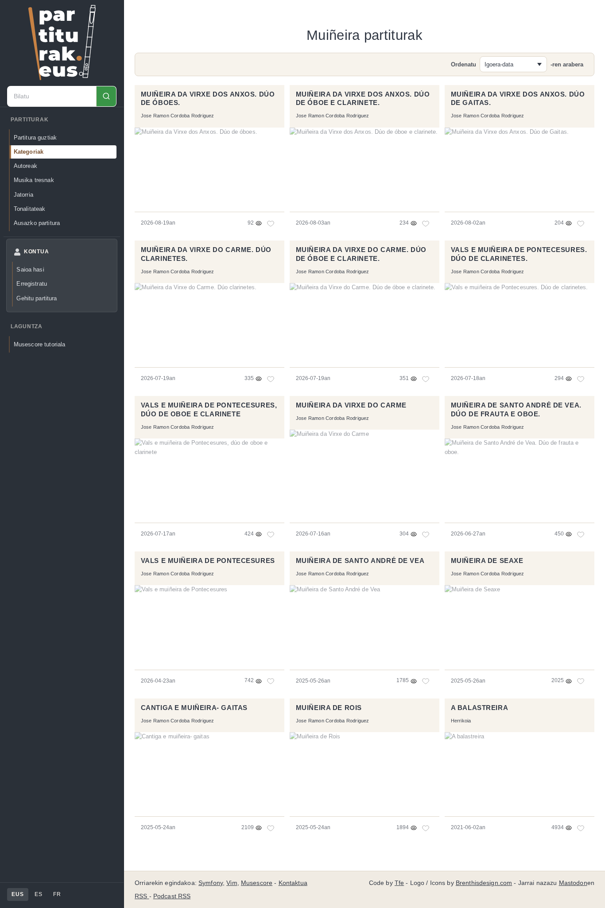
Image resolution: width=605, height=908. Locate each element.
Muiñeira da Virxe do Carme (351, 405)
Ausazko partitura (37, 223)
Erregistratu (31, 283)
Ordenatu (463, 64)
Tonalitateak (30, 209)
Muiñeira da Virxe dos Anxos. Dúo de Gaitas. (518, 99)
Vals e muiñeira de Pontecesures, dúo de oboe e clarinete (209, 410)
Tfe (399, 883)
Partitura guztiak (35, 137)
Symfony (210, 883)
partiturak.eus (62, 42)
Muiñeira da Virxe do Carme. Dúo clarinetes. (206, 254)
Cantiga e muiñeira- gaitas (194, 707)
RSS (142, 896)
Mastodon (573, 883)
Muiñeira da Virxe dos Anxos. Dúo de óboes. (208, 99)
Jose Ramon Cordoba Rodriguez (177, 115)
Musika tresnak (34, 180)
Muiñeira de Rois (329, 707)
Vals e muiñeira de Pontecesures (208, 560)
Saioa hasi (30, 269)
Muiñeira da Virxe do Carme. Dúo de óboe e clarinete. (361, 254)
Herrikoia (461, 720)
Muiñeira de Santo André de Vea (360, 560)
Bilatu (106, 96)
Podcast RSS (172, 896)
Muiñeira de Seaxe (487, 560)
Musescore (256, 883)
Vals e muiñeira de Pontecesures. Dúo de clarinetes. (519, 254)
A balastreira (479, 707)
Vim (231, 883)
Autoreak (25, 166)
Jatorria (23, 194)
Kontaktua (293, 883)
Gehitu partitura (36, 298)
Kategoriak (28, 151)
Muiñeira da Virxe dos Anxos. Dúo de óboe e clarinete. (363, 99)
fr (57, 894)
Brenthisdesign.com (484, 883)
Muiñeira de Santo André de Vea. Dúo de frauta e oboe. (516, 410)
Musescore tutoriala (40, 344)
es (38, 894)
